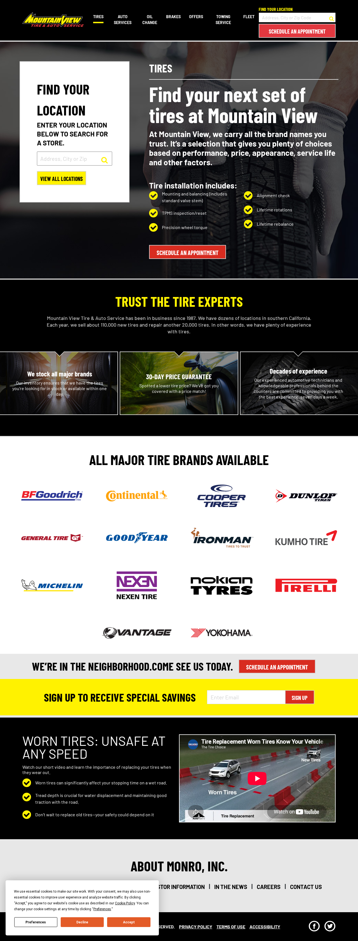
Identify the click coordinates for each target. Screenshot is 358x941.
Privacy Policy (195, 926)
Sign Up (299, 697)
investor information (175, 886)
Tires (98, 16)
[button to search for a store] (332, 17)
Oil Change (149, 19)
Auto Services (122, 19)
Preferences (35, 922)
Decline (82, 922)
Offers (196, 16)
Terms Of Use (230, 926)
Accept (129, 922)
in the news (230, 886)
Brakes (173, 16)
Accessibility (264, 926)
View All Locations (61, 178)
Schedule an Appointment (297, 31)
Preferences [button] (102, 909)
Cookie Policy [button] (125, 903)
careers (269, 886)
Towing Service (223, 19)
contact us (306, 886)
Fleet (249, 16)
